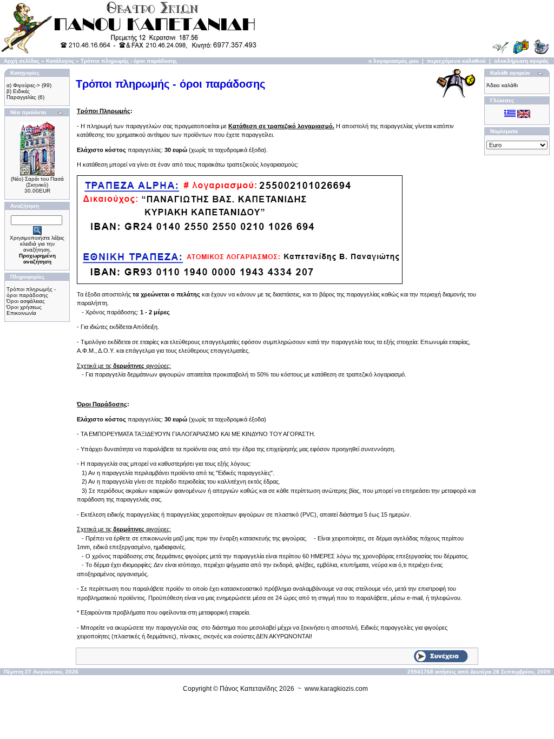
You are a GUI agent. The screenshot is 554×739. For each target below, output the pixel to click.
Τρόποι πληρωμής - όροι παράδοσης (129, 61)
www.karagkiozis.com (336, 688)
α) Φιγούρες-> (23, 85)
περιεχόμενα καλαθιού (456, 61)
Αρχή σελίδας (21, 61)
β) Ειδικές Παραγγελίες (21, 94)
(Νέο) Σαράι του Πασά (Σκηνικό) (37, 182)
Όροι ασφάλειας (25, 301)
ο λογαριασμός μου (393, 61)
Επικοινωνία (21, 313)
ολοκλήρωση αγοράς (521, 61)
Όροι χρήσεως (24, 307)
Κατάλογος (60, 61)
